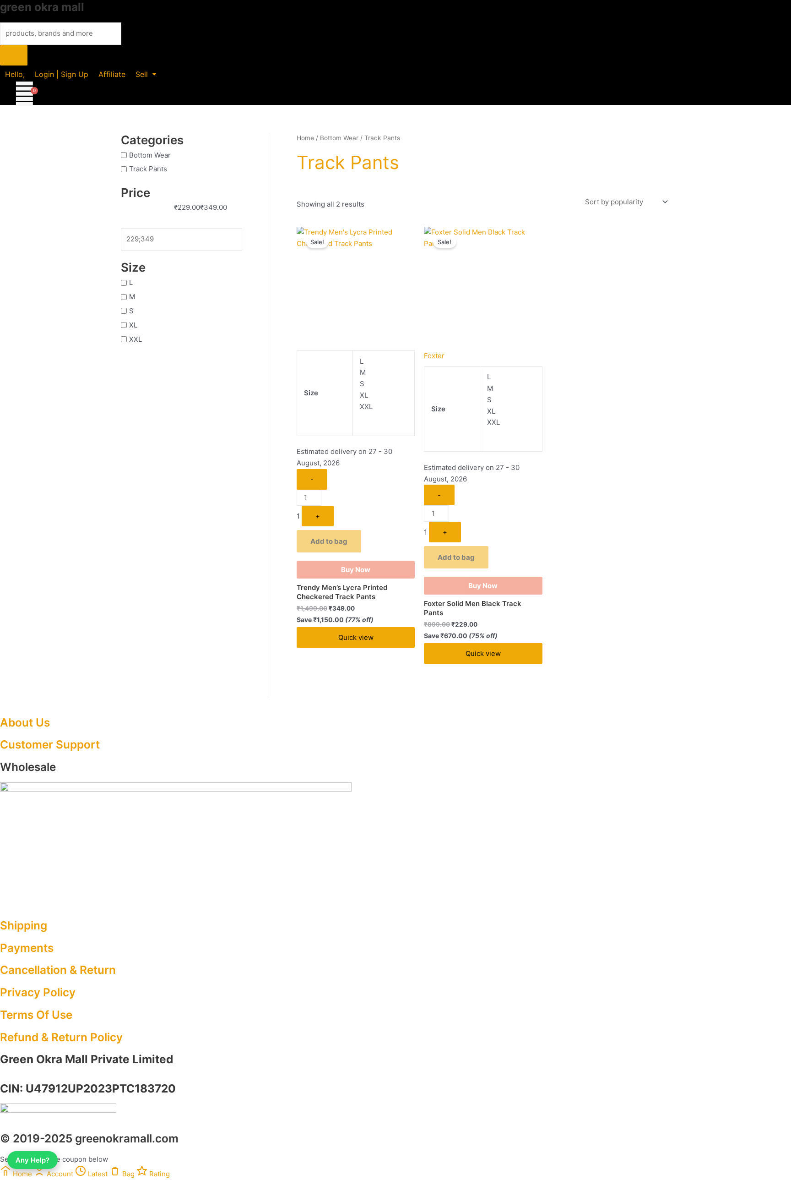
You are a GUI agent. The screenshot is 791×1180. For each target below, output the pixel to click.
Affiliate (111, 74)
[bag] (24, 93)
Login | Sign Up (61, 74)
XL (133, 325)
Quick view (356, 637)
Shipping (23, 925)
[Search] (13, 55)
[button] (145, 74)
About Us (25, 722)
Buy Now (355, 569)
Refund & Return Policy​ (61, 1037)
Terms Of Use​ (36, 1015)
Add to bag (328, 541)
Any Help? (32, 1160)
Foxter (434, 355)
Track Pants (148, 168)
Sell (141, 74)
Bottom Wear (150, 154)
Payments (27, 948)
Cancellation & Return (58, 970)
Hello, (15, 74)
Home (305, 138)
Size (311, 392)
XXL (135, 339)
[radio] (384, 361)
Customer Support (50, 744)
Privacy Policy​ (38, 992)
